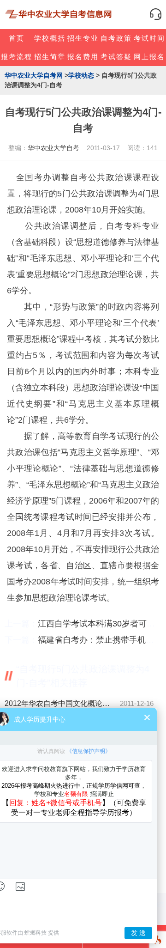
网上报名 (149, 57)
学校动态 (81, 75)
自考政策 (116, 38)
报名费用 (83, 57)
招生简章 (49, 57)
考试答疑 (116, 57)
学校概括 (49, 38)
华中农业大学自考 (53, 148)
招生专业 (83, 38)
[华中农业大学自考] (59, 14)
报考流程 (16, 57)
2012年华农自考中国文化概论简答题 (60, 703)
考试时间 (149, 38)
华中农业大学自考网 (34, 75)
